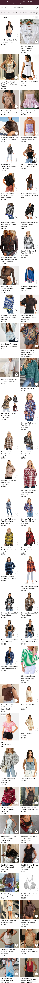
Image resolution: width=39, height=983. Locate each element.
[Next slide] (37, 2)
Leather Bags (33, 13)
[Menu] (2, 8)
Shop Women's (12, 13)
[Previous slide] (2, 2)
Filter (5, 17)
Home (3, 13)
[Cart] (37, 8)
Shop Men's (23, 13)
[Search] (6, 8)
